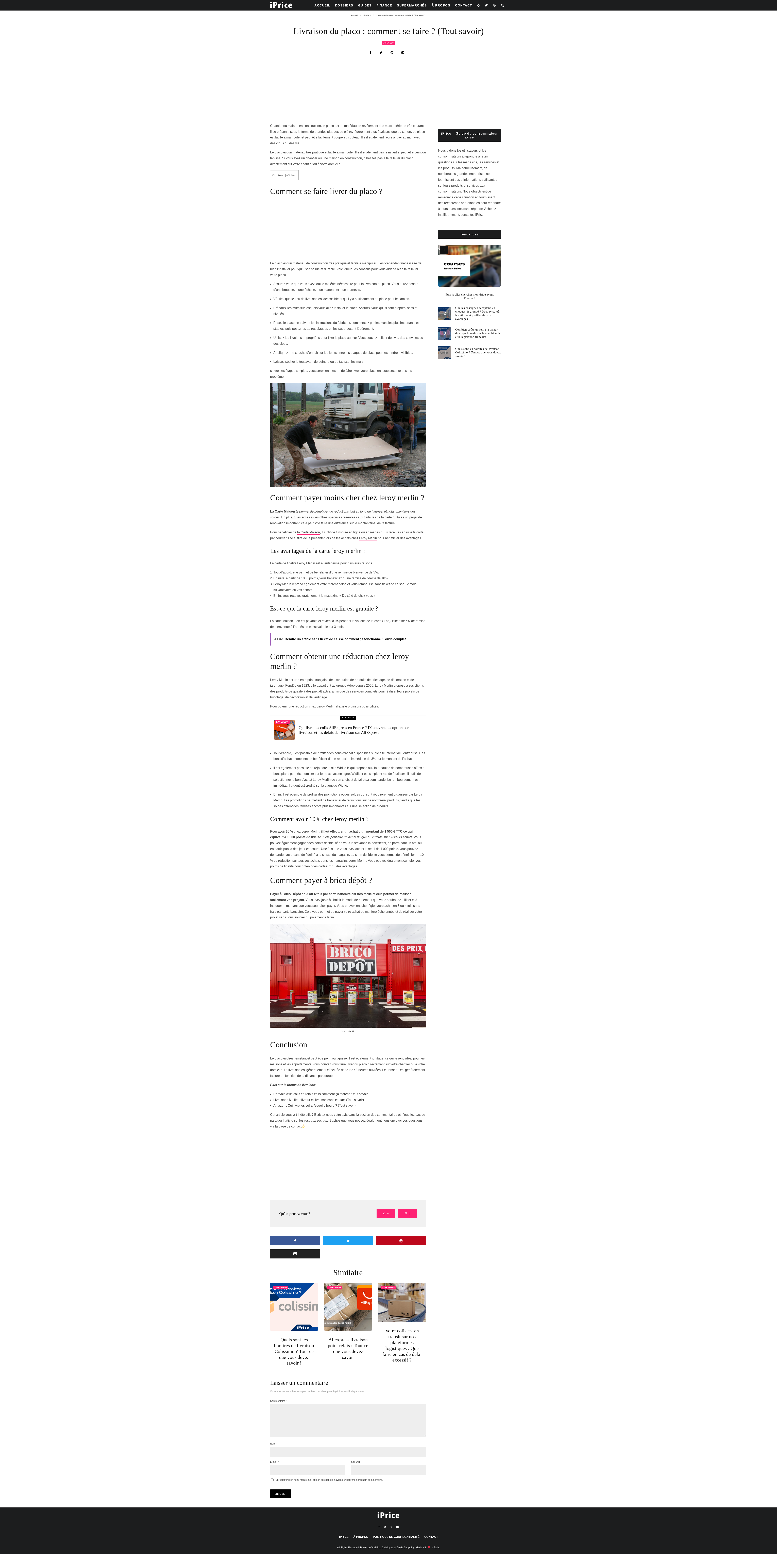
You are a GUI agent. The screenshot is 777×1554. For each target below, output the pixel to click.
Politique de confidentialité (396, 1536)
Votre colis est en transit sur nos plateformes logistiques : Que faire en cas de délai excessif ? (402, 1345)
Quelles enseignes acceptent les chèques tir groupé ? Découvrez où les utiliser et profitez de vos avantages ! (477, 313)
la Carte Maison (308, 532)
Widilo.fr (343, 768)
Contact (463, 5)
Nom (273, 1443)
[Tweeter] (381, 52)
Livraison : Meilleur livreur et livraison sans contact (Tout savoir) (318, 1100)
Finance (384, 5)
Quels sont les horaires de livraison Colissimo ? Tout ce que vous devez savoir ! (294, 1351)
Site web (356, 1461)
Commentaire (278, 1401)
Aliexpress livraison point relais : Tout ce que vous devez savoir (348, 1348)
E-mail (274, 1461)
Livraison (388, 43)
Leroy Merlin (368, 538)
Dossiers (344, 5)
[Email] (402, 52)
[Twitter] (486, 5)
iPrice (343, 1536)
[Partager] (371, 52)
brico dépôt (348, 1031)
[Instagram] (391, 1527)
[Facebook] (379, 1527)
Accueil (322, 5)
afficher (291, 175)
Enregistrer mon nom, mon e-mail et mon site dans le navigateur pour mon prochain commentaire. (329, 1479)
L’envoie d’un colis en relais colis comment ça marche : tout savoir (320, 1094)
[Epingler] (392, 52)
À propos (441, 5)
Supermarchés (412, 5)
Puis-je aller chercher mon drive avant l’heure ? (470, 296)
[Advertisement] (388, 93)
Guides (365, 5)
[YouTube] (397, 1527)
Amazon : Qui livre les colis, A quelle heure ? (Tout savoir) (314, 1105)
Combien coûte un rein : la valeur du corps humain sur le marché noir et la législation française (477, 333)
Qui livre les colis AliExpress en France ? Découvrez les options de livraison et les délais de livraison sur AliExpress (354, 730)
